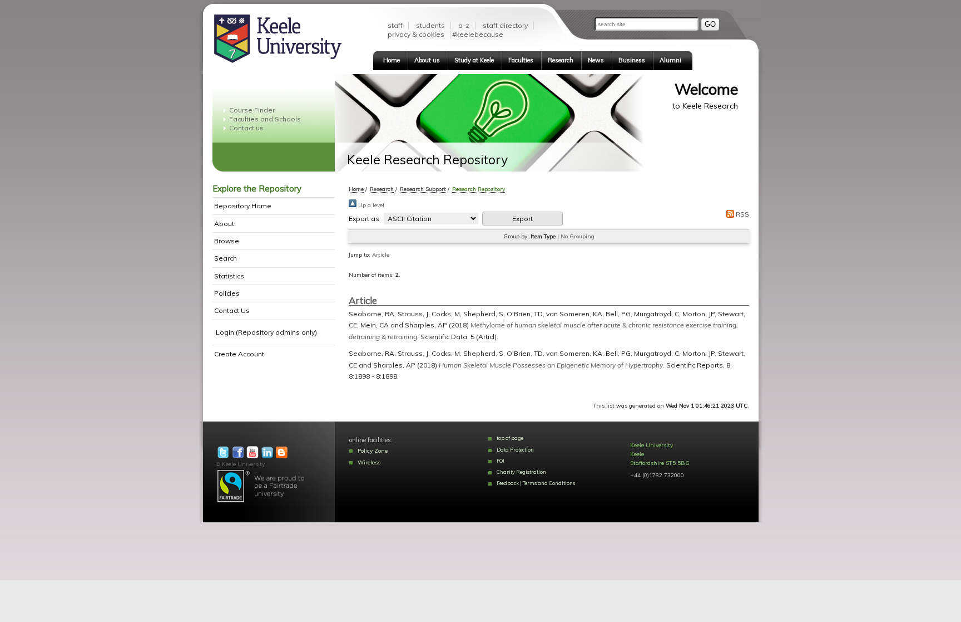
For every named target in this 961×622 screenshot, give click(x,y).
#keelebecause (477, 34)
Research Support (423, 188)
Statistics (229, 276)
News (596, 60)
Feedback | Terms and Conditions (536, 483)
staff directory (505, 25)
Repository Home (242, 206)
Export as (364, 218)
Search (225, 258)
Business (631, 60)
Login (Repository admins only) (266, 332)
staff (395, 25)
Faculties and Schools (265, 119)
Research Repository (478, 188)
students (430, 25)
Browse (226, 241)
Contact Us (232, 310)
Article (380, 254)
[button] (522, 219)
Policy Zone (373, 450)
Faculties (520, 60)
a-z (463, 25)
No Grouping (578, 236)
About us (427, 60)
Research (560, 60)
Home (391, 60)
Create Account (239, 354)
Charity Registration (521, 472)
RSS (741, 214)
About (224, 223)
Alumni (670, 60)
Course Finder (252, 110)
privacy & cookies (416, 34)
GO (710, 24)
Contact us (246, 128)
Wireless (369, 462)
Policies (227, 293)
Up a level (370, 205)
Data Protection (515, 450)
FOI (500, 461)
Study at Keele (474, 60)
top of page (510, 438)
